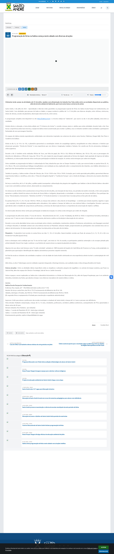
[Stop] (12, 95)
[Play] (8, 95)
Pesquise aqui (108, 8)
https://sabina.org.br (43, 118)
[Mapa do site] (61, 1)
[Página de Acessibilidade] (64, 1)
